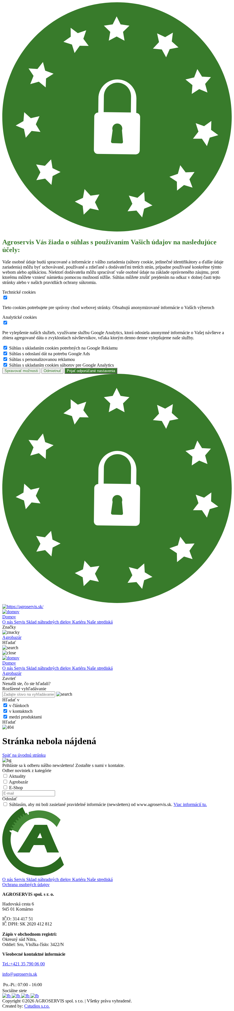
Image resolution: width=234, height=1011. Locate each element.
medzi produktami (25, 716)
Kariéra (79, 622)
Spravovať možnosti (21, 371)
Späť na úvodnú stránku (24, 755)
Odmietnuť (52, 371)
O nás (8, 622)
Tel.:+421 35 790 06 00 (23, 963)
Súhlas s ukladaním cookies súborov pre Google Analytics (61, 365)
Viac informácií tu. (190, 804)
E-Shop (16, 787)
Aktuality (17, 776)
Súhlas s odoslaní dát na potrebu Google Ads (49, 353)
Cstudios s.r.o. (37, 1006)
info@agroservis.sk (19, 974)
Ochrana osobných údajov (26, 884)
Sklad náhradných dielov (49, 622)
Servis (20, 622)
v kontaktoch (21, 711)
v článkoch (19, 705)
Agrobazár (18, 781)
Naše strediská (100, 622)
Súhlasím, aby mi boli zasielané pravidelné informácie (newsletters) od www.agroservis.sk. (108, 804)
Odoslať (9, 798)
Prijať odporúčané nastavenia (91, 371)
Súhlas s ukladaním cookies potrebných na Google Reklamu (63, 348)
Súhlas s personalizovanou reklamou (42, 359)
